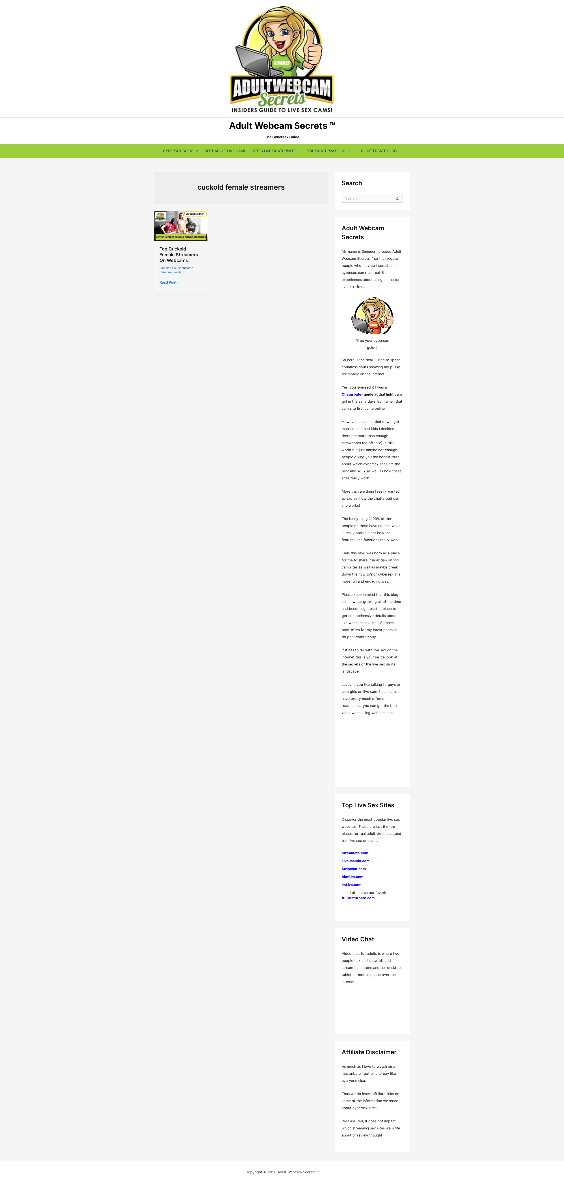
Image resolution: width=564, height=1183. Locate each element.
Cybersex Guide (178, 151)
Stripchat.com (354, 869)
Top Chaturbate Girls (328, 151)
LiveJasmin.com (356, 861)
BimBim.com (353, 877)
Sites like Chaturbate (274, 151)
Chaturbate (351, 394)
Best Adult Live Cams (225, 151)
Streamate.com (355, 853)
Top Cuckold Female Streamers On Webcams (179, 254)
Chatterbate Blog (379, 151)
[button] (195, 150)
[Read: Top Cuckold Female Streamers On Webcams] (181, 225)
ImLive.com (352, 884)
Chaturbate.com (361, 898)
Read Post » (170, 282)
